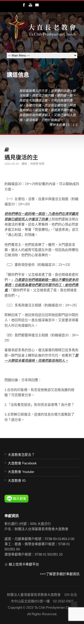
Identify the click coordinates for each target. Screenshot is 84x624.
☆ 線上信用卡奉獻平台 (21, 564)
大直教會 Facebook (22, 463)
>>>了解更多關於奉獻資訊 (60, 574)
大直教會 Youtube (21, 472)
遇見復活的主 (21, 157)
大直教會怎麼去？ (21, 455)
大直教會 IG (17, 480)
